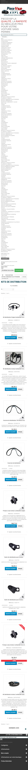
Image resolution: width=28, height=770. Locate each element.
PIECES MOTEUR (4, 61)
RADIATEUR (3, 244)
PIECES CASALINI (4, 213)
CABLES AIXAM (4, 56)
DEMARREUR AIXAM (5, 49)
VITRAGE (3, 72)
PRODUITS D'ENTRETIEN (6, 69)
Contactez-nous (4, 1)
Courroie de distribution (14, 463)
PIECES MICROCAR (5, 136)
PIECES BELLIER (4, 202)
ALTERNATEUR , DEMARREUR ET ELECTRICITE (10, 211)
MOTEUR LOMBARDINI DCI (6, 100)
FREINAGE (3, 77)
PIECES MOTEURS (9, 275)
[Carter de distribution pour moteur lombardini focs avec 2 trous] (14, 547)
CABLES (2, 87)
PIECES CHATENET (5, 170)
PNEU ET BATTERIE (5, 246)
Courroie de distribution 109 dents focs (14, 420)
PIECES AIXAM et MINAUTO (6, 40)
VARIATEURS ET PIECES (6, 47)
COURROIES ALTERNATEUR (6, 42)
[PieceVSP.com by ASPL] (14, 11)
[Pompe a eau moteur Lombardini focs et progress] (14, 634)
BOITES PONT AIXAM (5, 51)
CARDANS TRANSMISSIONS (7, 58)
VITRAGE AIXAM (4, 41)
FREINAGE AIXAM (4, 46)
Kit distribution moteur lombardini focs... (14, 369)
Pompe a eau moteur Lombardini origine (14, 510)
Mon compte (5, 753)
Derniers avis (14, 728)
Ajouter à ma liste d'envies (15, 343)
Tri (1, 289)
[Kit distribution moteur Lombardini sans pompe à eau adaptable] (14, 684)
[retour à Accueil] (2, 275)
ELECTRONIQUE (4, 127)
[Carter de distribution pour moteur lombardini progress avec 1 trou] (14, 589)
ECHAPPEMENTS (4, 59)
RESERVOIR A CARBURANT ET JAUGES (9, 102)
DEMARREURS (4, 80)
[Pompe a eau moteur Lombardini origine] (14, 500)
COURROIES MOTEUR (5, 73)
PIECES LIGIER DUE (5, 71)
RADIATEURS (4, 60)
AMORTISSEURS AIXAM (6, 52)
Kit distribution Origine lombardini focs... (14, 317)
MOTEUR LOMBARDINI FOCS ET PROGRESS (10, 99)
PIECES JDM (3, 103)
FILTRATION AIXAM (5, 45)
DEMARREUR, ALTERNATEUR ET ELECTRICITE (10, 222)
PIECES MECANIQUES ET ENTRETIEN (8, 204)
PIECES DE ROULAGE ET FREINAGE (8, 206)
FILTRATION (3, 76)
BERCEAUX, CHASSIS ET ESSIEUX (8, 96)
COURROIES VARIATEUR (6, 43)
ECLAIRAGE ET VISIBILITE (6, 65)
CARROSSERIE (4, 64)
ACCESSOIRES (4, 68)
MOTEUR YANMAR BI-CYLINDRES (8, 135)
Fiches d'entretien (6, 761)
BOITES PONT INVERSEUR (6, 82)
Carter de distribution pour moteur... (14, 557)
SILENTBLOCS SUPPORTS (6, 50)
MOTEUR (3, 207)
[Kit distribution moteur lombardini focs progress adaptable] (14, 358)
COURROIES (3, 210)
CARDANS (3, 89)
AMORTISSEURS (4, 83)
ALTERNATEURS (4, 54)
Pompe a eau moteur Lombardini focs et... (14, 645)
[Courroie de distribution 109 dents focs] (14, 410)
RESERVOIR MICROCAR (6, 169)
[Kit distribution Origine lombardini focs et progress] (14, 307)
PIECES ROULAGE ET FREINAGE (7, 216)
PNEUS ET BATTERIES (5, 67)
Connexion (3, 0)
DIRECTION (3, 55)
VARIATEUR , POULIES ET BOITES (8, 209)
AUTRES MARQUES (5, 223)
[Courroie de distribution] (14, 453)
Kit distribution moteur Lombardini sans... (14, 694)
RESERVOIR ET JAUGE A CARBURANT (9, 63)
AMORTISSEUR (4, 236)
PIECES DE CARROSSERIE (6, 205)
